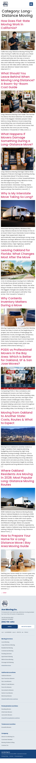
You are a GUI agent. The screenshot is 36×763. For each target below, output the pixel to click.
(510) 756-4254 (7, 622)
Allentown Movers (6, 712)
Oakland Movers (6, 675)
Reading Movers (6, 709)
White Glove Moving (7, 659)
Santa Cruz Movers (7, 693)
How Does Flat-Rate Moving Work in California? (15, 24)
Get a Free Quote (26, 626)
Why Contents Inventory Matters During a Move (14, 301)
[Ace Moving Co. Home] (4, 603)
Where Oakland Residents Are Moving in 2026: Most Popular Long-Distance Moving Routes (17, 478)
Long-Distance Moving (8, 645)
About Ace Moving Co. (7, 736)
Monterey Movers (6, 696)
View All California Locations (9, 699)
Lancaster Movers (6, 715)
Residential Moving (7, 648)
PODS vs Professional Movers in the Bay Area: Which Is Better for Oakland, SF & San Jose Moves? (16, 357)
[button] (31, 4)
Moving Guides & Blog (7, 742)
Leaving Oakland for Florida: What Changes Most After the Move (17, 253)
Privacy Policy (4, 756)
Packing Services (6, 653)
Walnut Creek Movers (7, 684)
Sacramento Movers (7, 690)
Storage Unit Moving (7, 662)
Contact (11, 756)
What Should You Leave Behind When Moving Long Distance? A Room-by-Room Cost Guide (18, 80)
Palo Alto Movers (6, 687)
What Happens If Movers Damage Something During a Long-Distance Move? (17, 139)
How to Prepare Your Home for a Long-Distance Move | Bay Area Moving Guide (16, 541)
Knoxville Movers (6, 727)
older (4, 593)
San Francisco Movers (7, 678)
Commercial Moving (7, 651)
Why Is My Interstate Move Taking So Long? (17, 195)
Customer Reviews (6, 739)
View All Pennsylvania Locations (10, 718)
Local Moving (5, 642)
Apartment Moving (7, 656)
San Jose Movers (6, 681)
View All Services (6, 665)
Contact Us (4, 745)
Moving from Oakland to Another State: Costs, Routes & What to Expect (17, 417)
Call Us (10, 626)
